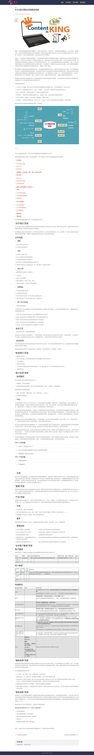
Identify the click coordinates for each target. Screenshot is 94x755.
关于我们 (68, 2)
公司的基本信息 (21, 163)
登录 (30, 744)
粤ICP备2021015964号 (47, 753)
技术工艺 (19, 166)
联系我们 (83, 2)
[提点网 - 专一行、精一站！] (15, 2)
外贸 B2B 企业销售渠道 (70, 735)
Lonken (28, 14)
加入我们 (75, 2)
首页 (62, 2)
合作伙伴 (19, 169)
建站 (16, 7)
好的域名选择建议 (22, 735)
